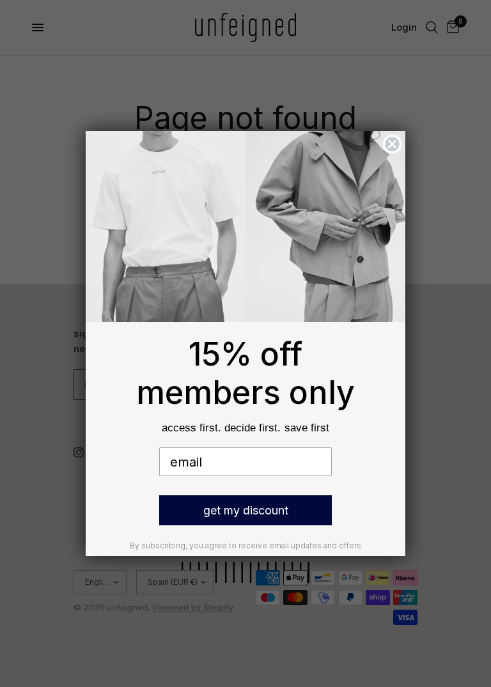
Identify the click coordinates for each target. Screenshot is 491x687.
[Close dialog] (392, 144)
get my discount (245, 510)
